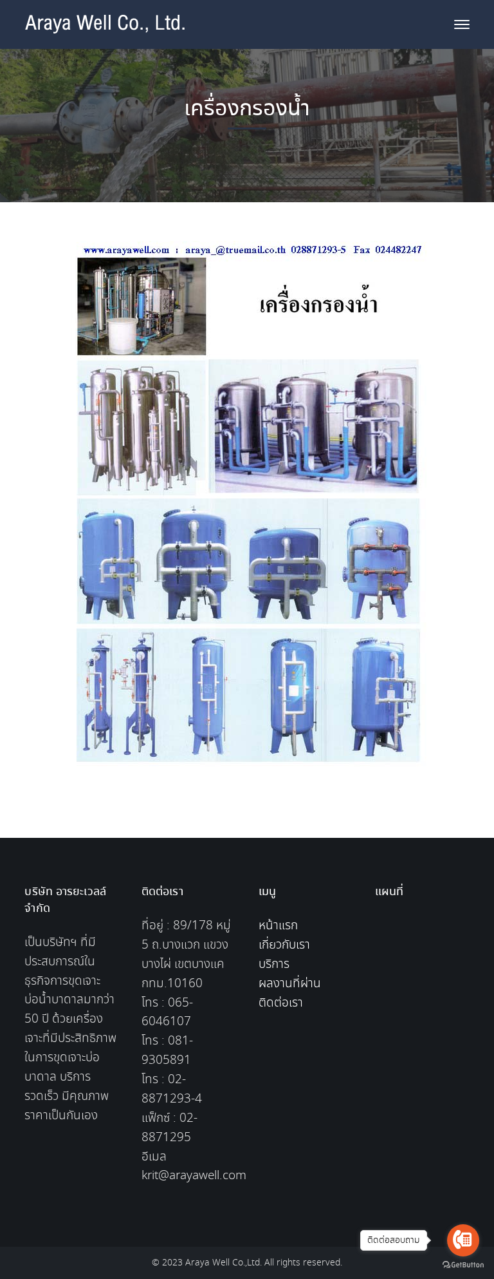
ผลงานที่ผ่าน (290, 983)
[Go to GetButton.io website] (463, 1265)
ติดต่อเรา (281, 1003)
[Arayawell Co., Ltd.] (104, 32)
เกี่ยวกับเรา (284, 945)
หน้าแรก (278, 925)
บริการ (274, 964)
